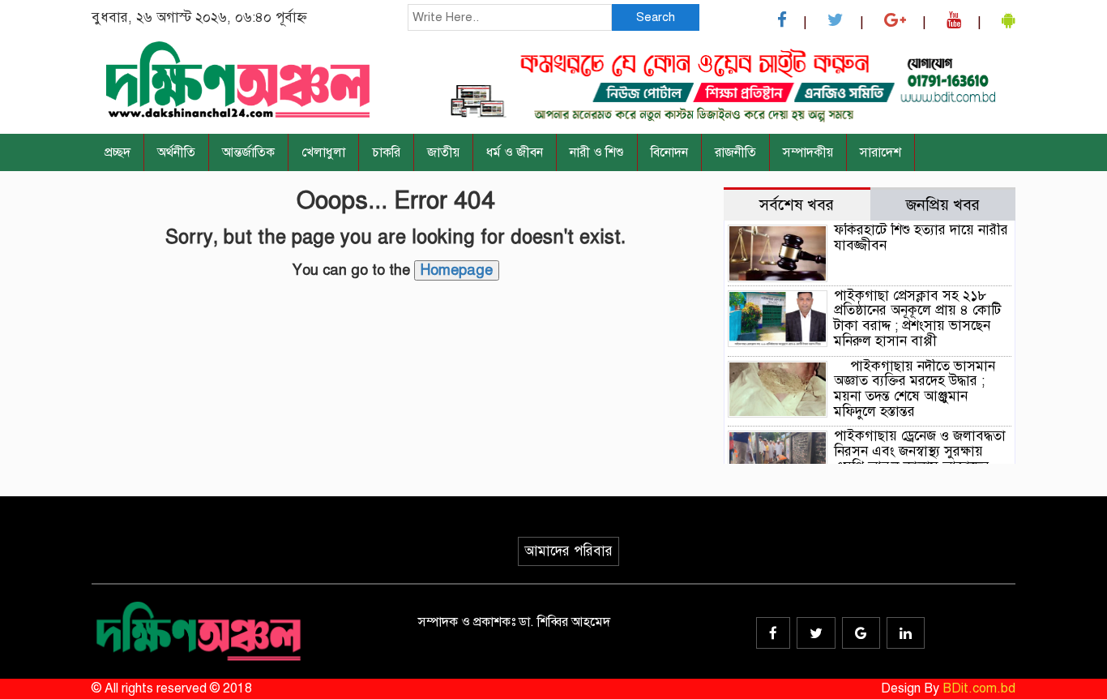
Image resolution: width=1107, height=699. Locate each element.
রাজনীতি (735, 152)
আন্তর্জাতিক (248, 152)
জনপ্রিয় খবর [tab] (943, 205)
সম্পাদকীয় (808, 152)
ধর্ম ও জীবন (514, 152)
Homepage (457, 270)
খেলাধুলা (323, 152)
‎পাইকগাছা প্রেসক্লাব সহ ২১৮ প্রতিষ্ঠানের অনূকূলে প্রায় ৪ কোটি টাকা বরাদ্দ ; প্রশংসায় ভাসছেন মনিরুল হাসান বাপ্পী (917, 318)
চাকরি (386, 152)
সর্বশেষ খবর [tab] (796, 205)
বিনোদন (669, 152)
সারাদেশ (880, 152)
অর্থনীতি (176, 152)
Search (655, 17)
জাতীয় (443, 152)
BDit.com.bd (978, 688)
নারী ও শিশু (597, 152)
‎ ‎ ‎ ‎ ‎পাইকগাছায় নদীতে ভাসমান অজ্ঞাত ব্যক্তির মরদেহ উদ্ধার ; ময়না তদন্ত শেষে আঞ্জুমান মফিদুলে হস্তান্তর (914, 389)
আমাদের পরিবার (568, 551)
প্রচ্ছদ (117, 152)
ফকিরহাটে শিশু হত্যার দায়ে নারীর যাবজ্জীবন (921, 237)
